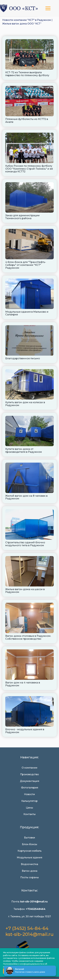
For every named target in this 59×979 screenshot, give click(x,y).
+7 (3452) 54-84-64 (27, 928)
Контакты (29, 814)
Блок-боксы (29, 844)
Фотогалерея (29, 787)
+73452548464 (35, 909)
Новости (29, 794)
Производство (29, 774)
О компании (29, 767)
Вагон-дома (29, 871)
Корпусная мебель (30, 851)
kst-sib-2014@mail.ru (29, 934)
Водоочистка (29, 864)
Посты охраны (29, 877)
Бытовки (29, 837)
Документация (29, 781)
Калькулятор (29, 801)
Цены (29, 807)
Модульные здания (29, 857)
